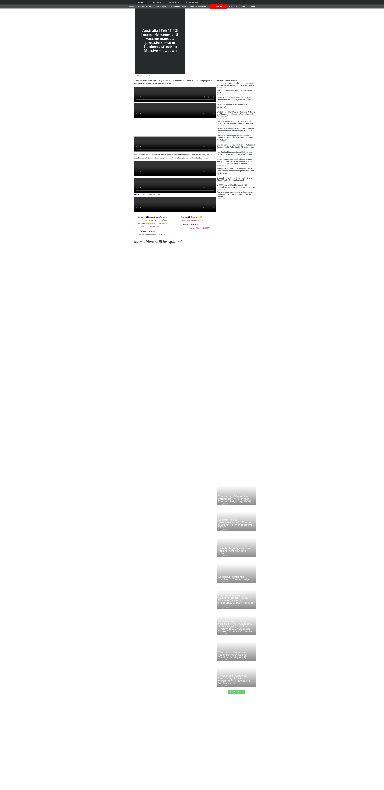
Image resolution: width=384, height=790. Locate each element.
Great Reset (233, 6)
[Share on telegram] (240, 2)
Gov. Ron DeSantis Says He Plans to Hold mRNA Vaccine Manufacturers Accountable (235, 122)
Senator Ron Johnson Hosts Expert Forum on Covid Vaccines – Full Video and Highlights (235, 129)
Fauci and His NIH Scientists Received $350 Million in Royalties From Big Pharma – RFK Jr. (236, 84)
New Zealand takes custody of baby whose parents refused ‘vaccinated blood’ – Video (234, 153)
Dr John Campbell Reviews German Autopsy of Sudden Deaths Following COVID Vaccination (236, 146)
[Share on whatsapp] (245, 2)
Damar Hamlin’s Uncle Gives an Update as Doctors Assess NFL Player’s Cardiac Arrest (235, 99)
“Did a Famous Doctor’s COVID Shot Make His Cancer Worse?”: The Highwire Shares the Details (235, 194)
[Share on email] (130, 103)
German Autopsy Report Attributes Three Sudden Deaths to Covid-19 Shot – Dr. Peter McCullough (235, 138)
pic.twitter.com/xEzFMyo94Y (191, 220)
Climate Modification (178, 6)
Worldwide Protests (145, 6)
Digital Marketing (218, 6)
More (253, 6)
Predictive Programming (199, 6)
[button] (142, 2)
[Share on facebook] (227, 2)
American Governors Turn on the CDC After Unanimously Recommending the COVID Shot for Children (235, 170)
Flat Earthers (161, 6)
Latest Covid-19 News (227, 80)
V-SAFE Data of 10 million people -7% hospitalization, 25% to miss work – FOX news (236, 186)
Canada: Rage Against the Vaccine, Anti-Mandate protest (234, 551)
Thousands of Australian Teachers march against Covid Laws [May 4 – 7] (232, 655)
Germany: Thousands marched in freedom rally (233, 578)
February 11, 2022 (159, 234)
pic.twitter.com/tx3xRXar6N (149, 227)
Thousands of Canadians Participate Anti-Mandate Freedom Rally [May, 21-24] (234, 499)
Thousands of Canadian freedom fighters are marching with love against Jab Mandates (235, 679)
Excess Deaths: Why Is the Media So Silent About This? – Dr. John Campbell (234, 179)
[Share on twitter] (231, 2)
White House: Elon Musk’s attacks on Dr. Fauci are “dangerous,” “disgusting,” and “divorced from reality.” (236, 114)
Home (131, 6)
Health (244, 6)
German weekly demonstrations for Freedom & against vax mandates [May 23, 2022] (236, 523)
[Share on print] (130, 110)
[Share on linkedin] (236, 2)
